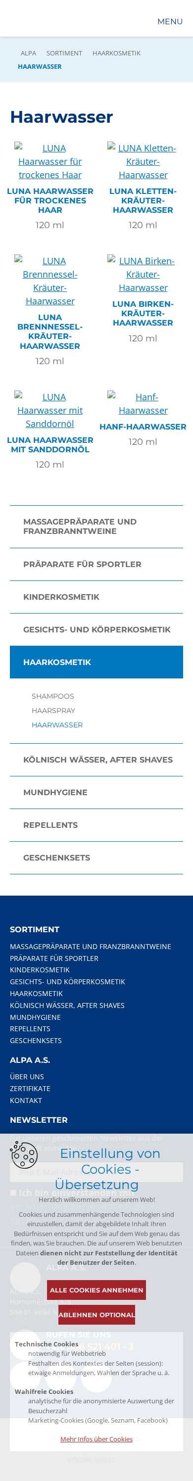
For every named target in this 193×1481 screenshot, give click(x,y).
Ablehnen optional (96, 1315)
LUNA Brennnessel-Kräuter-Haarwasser (50, 332)
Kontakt (26, 1100)
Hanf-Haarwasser (143, 426)
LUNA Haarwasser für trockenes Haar (50, 201)
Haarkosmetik (117, 52)
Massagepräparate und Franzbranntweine (80, 526)
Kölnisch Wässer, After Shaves (98, 759)
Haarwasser (57, 725)
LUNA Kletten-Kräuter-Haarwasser (143, 201)
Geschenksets (56, 857)
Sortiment (64, 52)
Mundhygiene (55, 792)
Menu (170, 21)
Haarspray (53, 711)
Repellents (50, 825)
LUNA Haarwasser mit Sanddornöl (50, 444)
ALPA (28, 52)
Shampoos (53, 696)
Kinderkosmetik (61, 597)
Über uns (27, 1076)
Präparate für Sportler (82, 564)
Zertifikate (30, 1088)
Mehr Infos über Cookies (96, 1438)
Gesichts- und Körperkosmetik (97, 629)
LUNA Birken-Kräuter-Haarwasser (143, 313)
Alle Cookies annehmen (97, 1290)
